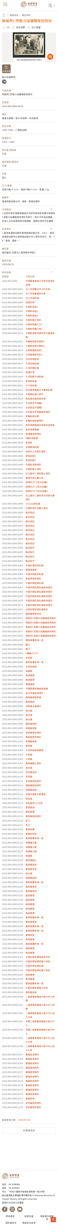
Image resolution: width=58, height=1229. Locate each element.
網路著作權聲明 (47, 1218)
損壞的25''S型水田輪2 (37, 486)
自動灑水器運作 (33, 706)
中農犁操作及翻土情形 (37, 508)
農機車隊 (30, 1098)
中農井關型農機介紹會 (37, 987)
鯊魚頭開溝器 (32, 429)
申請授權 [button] (6, 71)
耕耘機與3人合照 (34, 803)
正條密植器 (31, 666)
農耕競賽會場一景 (34, 640)
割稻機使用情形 (33, 732)
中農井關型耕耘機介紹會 (38, 970)
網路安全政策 (29, 1222)
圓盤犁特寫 (31, 833)
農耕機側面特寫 (33, 613)
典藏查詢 (14, 15)
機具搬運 (30, 675)
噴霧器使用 (31, 728)
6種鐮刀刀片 (32, 653)
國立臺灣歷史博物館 (11, 1176)
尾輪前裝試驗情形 (34, 420)
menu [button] (5, 4)
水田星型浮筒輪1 (34, 403)
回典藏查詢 (29, 1130)
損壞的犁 (30, 302)
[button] (5, 27)
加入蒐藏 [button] (36, 27)
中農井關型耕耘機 (34, 565)
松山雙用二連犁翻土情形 (38, 473)
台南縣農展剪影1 (34, 350)
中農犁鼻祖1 (32, 306)
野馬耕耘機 (31, 381)
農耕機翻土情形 (33, 763)
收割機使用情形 (33, 781)
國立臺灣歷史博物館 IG (12, 1209)
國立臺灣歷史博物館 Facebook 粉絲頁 (4, 1209)
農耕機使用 (31, 864)
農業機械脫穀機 (33, 697)
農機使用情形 (32, 1054)
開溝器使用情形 (33, 433)
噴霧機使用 (31, 741)
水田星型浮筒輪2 (34, 407)
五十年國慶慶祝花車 (36, 293)
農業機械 (30, 701)
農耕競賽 (30, 811)
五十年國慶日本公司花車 (38, 289)
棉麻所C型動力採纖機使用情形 (41, 618)
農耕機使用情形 (33, 737)
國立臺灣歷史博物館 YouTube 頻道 (20, 1209)
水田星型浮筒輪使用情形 (38, 411)
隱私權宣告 (11, 1222)
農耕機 (29, 745)
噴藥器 (29, 671)
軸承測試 (30, 512)
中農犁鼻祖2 (32, 311)
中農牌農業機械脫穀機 (37, 688)
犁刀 (28, 820)
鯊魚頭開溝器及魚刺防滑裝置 (40, 425)
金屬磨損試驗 (32, 447)
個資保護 (28, 1216)
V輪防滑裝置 (32, 438)
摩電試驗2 (31, 460)
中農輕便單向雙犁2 (35, 345)
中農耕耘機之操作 (34, 394)
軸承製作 (30, 547)
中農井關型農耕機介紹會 (38, 961)
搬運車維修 (31, 569)
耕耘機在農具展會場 (36, 398)
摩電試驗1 (31, 455)
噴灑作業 (30, 372)
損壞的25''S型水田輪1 (37, 482)
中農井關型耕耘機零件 (37, 609)
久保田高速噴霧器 (34, 750)
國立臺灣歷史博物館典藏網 (30, 4)
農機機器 (30, 684)
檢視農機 (30, 939)
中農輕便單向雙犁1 (35, 341)
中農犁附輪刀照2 (34, 328)
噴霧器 (29, 855)
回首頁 (4, 15)
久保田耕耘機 (32, 363)
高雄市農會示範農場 (36, 794)
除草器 (29, 657)
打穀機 (29, 754)
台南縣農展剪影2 (34, 354)
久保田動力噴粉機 (34, 376)
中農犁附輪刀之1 (34, 324)
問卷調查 (10, 1216)
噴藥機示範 (31, 842)
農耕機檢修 (31, 723)
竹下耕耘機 (31, 385)
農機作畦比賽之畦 (34, 477)
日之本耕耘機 (32, 298)
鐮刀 (28, 644)
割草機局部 (31, 772)
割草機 (29, 776)
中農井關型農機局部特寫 (38, 956)
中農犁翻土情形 (33, 320)
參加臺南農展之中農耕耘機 (39, 389)
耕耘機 (29, 798)
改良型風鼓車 (32, 359)
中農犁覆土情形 (33, 469)
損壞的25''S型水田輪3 (37, 491)
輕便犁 (29, 442)
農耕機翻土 (31, 860)
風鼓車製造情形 (33, 578)
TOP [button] (53, 1219)
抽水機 (29, 710)
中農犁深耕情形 (33, 464)
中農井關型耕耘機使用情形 (39, 587)
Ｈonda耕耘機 (33, 503)
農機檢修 (30, 934)
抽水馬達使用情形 (34, 693)
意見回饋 (20, 27)
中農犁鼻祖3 (32, 315)
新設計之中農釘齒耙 (36, 451)
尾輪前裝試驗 (32, 416)
